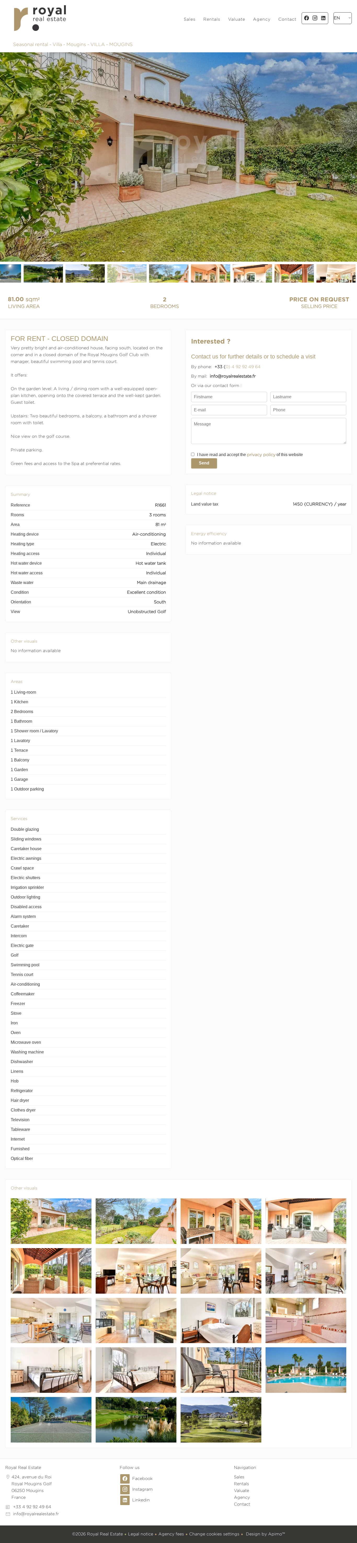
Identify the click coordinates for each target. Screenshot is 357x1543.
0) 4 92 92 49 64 (243, 366)
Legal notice (140, 1534)
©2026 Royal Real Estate (97, 1534)
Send (204, 463)
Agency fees (171, 1534)
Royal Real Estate (23, 1467)
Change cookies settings (214, 1534)
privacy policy (261, 454)
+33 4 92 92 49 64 (32, 1507)
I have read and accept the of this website (250, 454)
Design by (265, 1534)
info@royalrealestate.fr (36, 1514)
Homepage (39, 18)
